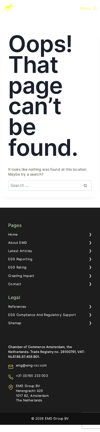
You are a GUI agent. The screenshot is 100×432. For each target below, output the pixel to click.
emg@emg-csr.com (31, 365)
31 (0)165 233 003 (33, 376)
